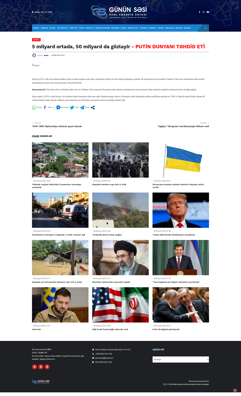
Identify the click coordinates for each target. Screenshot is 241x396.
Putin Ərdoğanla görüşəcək (166, 329)
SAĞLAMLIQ (169, 28)
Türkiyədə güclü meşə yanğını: (107, 235)
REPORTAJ (90, 28)
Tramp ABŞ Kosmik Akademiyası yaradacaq (174, 235)
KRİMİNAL (152, 28)
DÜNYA (81, 28)
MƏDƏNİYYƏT (133, 28)
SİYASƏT (52, 28)
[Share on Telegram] (84, 107)
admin (46, 55)
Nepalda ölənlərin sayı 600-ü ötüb (109, 184)
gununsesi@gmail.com (104, 358)
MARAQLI (187, 28)
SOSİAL (123, 28)
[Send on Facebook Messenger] (62, 107)
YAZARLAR (144, 28)
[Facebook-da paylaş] (47, 107)
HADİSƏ (161, 28)
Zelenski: (36, 329)
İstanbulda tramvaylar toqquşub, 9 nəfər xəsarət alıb (58, 235)
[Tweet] (74, 107)
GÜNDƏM (44, 28)
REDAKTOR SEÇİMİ (102, 28)
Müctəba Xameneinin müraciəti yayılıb (111, 282)
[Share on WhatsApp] (37, 107)
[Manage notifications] (235, 390)
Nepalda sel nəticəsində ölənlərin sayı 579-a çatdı (57, 282)
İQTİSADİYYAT (62, 28)
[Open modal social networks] (93, 107)
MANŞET (36, 28)
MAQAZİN (179, 28)
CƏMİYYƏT (73, 28)
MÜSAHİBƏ (115, 28)
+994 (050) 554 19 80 (103, 354)
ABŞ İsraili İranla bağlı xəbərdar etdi (110, 329)
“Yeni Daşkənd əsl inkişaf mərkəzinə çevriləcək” (176, 282)
